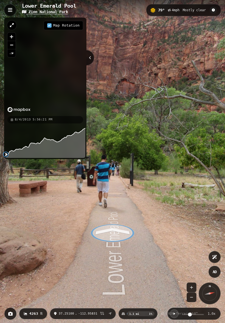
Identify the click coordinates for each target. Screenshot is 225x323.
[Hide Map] (90, 57)
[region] (45, 66)
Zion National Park (47, 12)
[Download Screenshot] (10, 314)
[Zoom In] (191, 287)
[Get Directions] (110, 313)
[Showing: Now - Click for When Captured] (213, 10)
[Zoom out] (11, 45)
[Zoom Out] (191, 297)
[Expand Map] (12, 25)
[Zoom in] (11, 37)
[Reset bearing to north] (11, 53)
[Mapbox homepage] (19, 109)
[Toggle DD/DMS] (102, 314)
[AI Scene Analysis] (215, 257)
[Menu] (10, 10)
